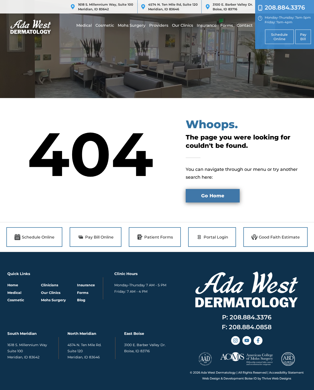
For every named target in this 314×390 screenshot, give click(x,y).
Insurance (207, 25)
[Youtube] (246, 340)
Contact (245, 25)
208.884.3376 (285, 7)
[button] (247, 327)
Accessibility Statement (286, 372)
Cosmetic (104, 25)
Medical (84, 25)
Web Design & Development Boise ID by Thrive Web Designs (246, 378)
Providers (158, 25)
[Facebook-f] (258, 340)
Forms (226, 25)
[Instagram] (235, 340)
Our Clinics (182, 25)
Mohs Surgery (131, 25)
